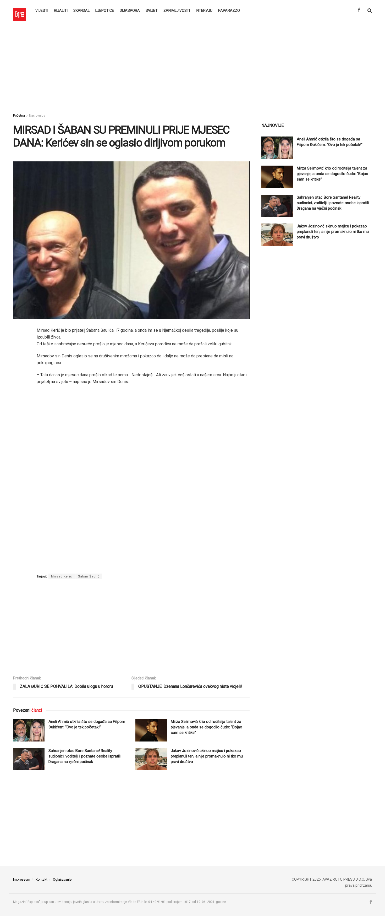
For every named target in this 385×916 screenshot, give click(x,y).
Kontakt (41, 879)
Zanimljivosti (176, 10)
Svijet (152, 10)
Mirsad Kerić (61, 576)
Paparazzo (229, 10)
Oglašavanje (62, 879)
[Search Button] (369, 10)
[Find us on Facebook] (359, 10)
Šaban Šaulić (89, 576)
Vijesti (41, 10)
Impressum (21, 879)
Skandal (81, 10)
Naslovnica (37, 115)
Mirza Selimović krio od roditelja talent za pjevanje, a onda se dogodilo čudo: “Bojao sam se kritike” (206, 727)
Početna (19, 115)
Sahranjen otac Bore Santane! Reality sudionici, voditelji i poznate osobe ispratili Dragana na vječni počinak (84, 756)
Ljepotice (104, 10)
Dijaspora (130, 10)
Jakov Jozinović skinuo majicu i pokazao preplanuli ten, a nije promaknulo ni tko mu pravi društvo (207, 756)
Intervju (204, 10)
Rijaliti (61, 10)
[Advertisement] (192, 65)
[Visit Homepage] (19, 10)
